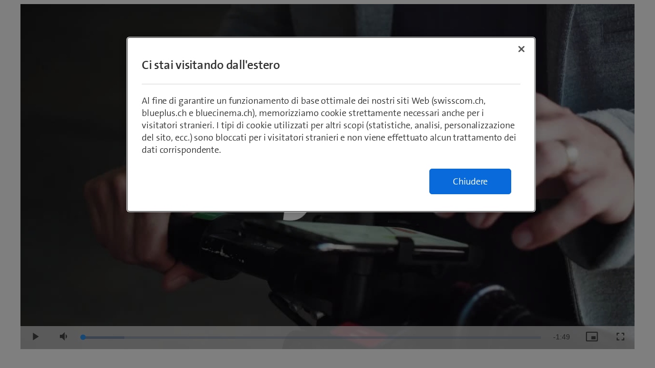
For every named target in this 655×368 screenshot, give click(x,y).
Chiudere (470, 181)
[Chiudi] (521, 49)
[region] (331, 124)
